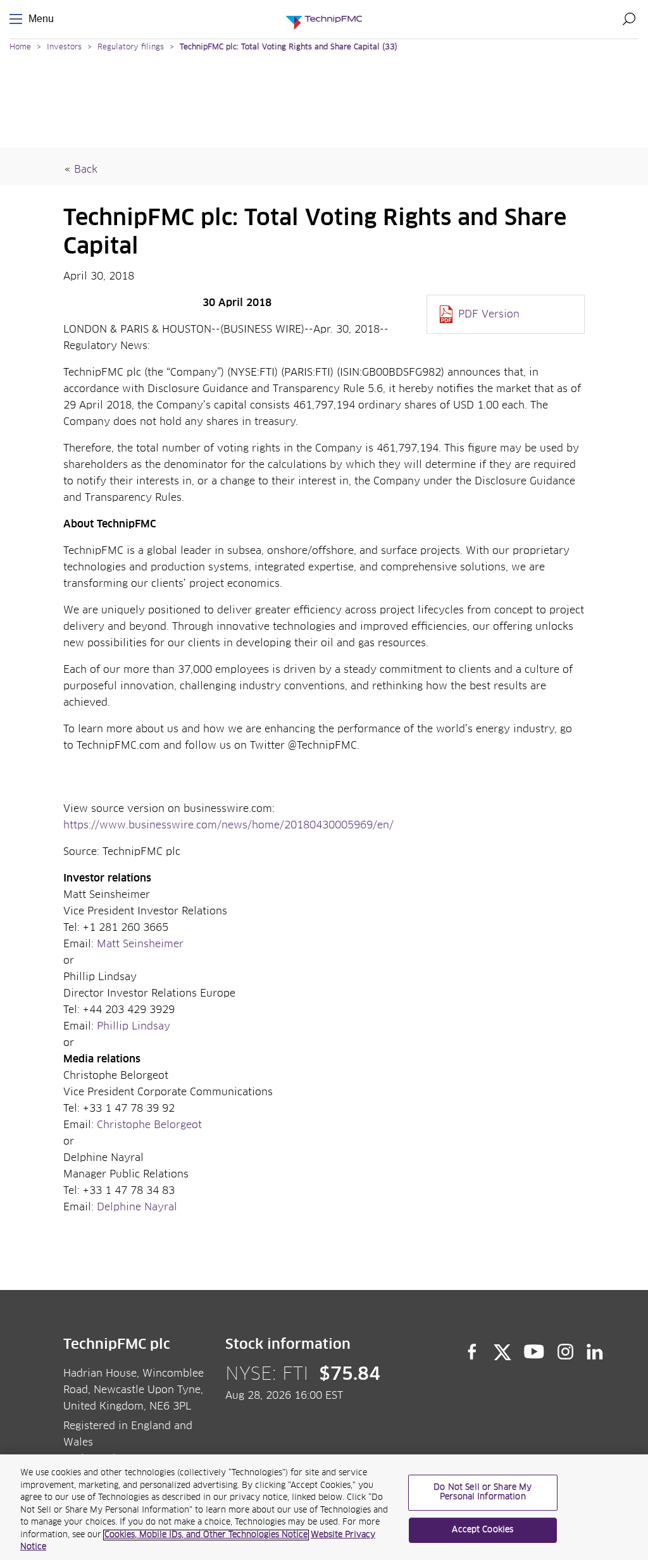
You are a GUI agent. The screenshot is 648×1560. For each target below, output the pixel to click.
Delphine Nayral (137, 1207)
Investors (64, 47)
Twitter (502, 1352)
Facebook (472, 1352)
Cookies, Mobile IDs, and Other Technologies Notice (206, 1535)
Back (85, 169)
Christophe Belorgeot (149, 1125)
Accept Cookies (482, 1530)
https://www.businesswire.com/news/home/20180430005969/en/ (228, 825)
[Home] (324, 19)
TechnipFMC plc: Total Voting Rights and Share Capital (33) (288, 47)
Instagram (566, 1352)
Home (20, 47)
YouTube (534, 1352)
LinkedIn (595, 1352)
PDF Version (489, 314)
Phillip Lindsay (133, 1026)
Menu (18, 19)
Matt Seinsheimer (140, 944)
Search (629, 19)
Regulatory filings (130, 47)
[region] (324, 1507)
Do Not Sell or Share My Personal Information (482, 1492)
